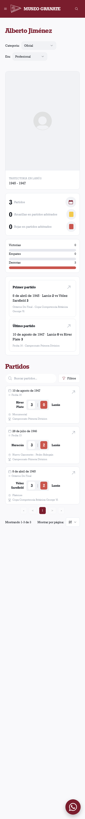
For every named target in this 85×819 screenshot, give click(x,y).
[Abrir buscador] (76, 8)
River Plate (20, 405)
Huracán (18, 445)
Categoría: (12, 45)
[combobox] (38, 45)
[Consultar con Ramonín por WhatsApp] (73, 807)
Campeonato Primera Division (42, 345)
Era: (8, 56)
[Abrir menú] (5, 8)
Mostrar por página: (50, 522)
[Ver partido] (68, 287)
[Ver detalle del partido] (73, 392)
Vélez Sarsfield (17, 485)
